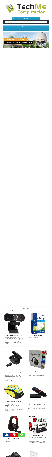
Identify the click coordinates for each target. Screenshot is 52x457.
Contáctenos (8, 29)
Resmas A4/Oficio (38, 335)
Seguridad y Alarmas (16, 26)
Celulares (23, 26)
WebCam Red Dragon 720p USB (14, 335)
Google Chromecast (38, 371)
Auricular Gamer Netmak (14, 438)
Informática (8, 26)
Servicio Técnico (38, 26)
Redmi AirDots (14, 371)
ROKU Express (38, 402)
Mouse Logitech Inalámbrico (14, 401)
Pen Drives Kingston (38, 435)
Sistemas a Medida (30, 26)
